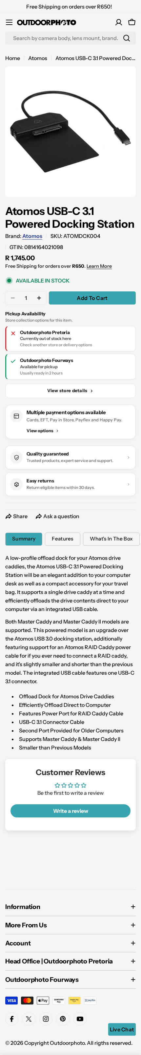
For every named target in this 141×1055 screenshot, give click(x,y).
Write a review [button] (70, 811)
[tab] (23, 539)
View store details (67, 390)
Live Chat (122, 1029)
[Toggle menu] (9, 22)
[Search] (127, 38)
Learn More (99, 266)
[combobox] (70, 38)
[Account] (119, 22)
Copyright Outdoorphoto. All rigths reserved (77, 1043)
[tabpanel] (70, 653)
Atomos (37, 58)
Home (12, 58)
